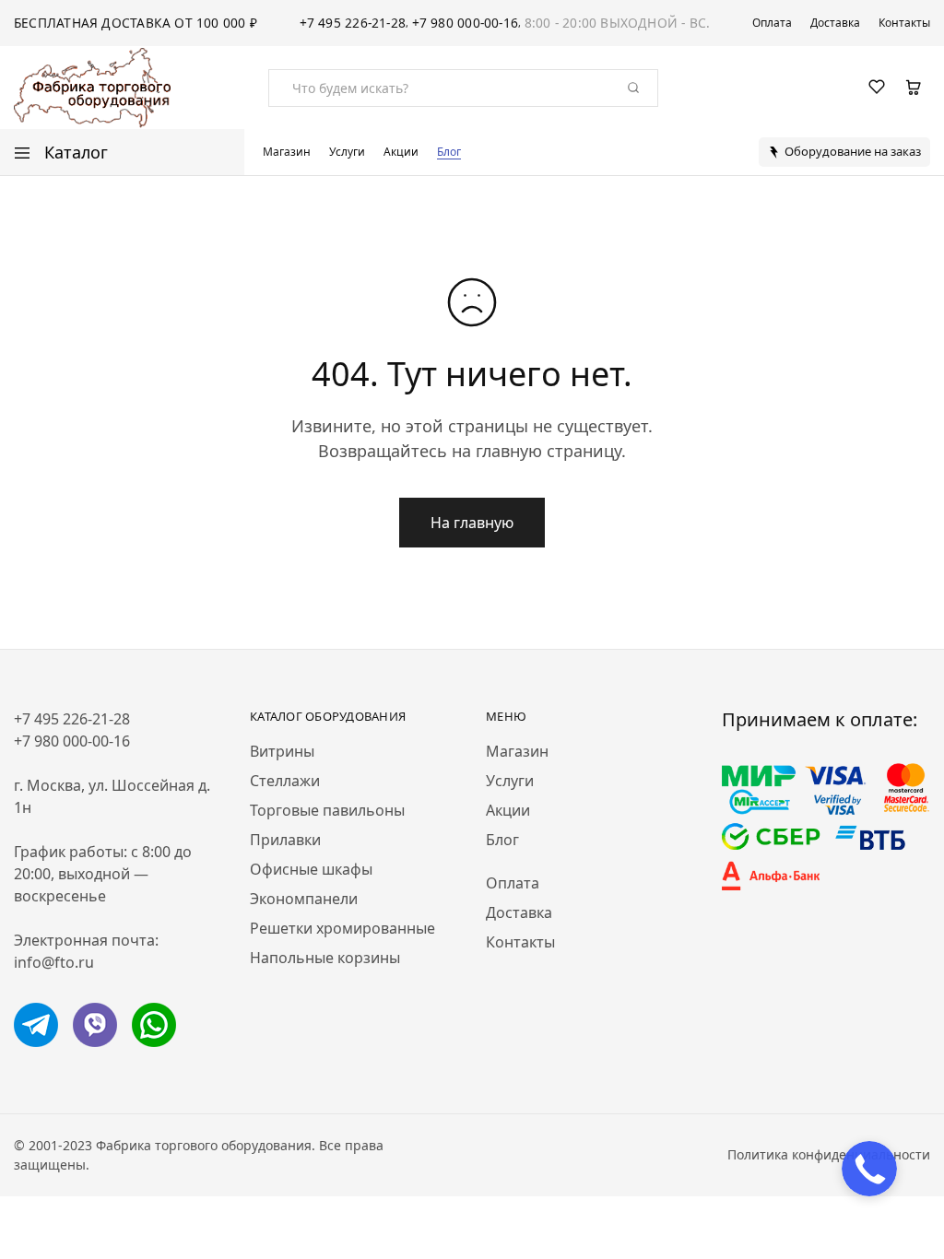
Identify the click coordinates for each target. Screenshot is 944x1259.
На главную (472, 522)
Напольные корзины (325, 957)
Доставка (835, 23)
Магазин (287, 152)
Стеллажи (285, 781)
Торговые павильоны (327, 810)
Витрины (282, 751)
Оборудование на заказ (853, 151)
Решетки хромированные (342, 928)
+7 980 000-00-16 (465, 22)
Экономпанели (304, 898)
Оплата (772, 23)
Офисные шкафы (311, 869)
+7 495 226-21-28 (353, 22)
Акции (401, 152)
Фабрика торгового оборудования (204, 1145)
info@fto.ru (54, 962)
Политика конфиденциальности (828, 1154)
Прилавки (285, 840)
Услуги (347, 152)
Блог (449, 152)
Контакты (904, 23)
